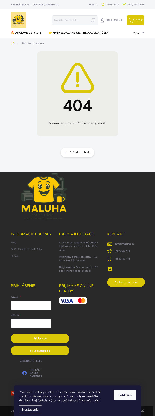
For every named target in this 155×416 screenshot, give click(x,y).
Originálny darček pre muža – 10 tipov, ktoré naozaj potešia (78, 269)
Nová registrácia (40, 350)
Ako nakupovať (20, 4)
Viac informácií (89, 400)
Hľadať (93, 20)
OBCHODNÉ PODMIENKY (26, 249)
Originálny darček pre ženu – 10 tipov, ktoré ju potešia (78, 258)
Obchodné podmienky (46, 4)
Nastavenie (30, 409)
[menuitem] (27, 32)
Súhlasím (125, 395)
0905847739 (122, 251)
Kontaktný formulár (126, 282)
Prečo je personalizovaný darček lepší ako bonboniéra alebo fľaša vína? (78, 246)
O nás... (15, 256)
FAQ (13, 242)
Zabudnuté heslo (31, 360)
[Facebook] (110, 268)
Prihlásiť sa (40, 338)
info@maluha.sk (124, 244)
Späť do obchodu (80, 152)
